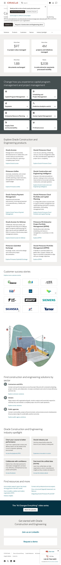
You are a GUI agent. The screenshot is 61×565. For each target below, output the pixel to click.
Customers (23, 32)
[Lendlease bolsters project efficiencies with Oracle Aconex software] (49, 291)
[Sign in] (53, 3)
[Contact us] (56, 3)
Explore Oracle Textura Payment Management (15, 213)
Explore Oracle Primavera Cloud (42, 163)
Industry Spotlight (42, 32)
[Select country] (50, 3)
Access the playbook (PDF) (13, 453)
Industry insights (8, 495)
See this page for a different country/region (20, 15)
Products (14, 32)
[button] (5, 3)
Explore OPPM (37, 259)
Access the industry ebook (40, 473)
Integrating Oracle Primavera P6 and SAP (42, 494)
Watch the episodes (30, 510)
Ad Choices (37, 553)
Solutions (6, 32)
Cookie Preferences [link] (29, 553)
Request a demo (31, 541)
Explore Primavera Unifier (13, 186)
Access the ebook (10, 473)
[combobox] (34, 3)
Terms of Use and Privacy (18, 553)
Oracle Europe (7, 8)
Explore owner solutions (15, 405)
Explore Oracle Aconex (12, 163)
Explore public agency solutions (17, 417)
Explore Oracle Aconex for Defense (15, 238)
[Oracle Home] (12, 3)
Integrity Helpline (7, 556)
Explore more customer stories (12, 275)
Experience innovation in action (42, 453)
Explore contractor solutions (16, 394)
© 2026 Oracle (7, 553)
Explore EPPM (37, 238)
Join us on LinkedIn (30, 532)
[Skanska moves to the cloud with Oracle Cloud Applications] (12, 309)
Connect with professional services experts (43, 486)
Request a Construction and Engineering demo (29, 24)
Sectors (31, 32)
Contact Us (15, 556)
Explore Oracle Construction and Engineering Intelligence (42, 185)
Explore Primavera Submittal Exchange (16, 259)
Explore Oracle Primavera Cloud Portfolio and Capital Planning (42, 213)
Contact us (8, 24)
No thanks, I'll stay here (32, 11)
